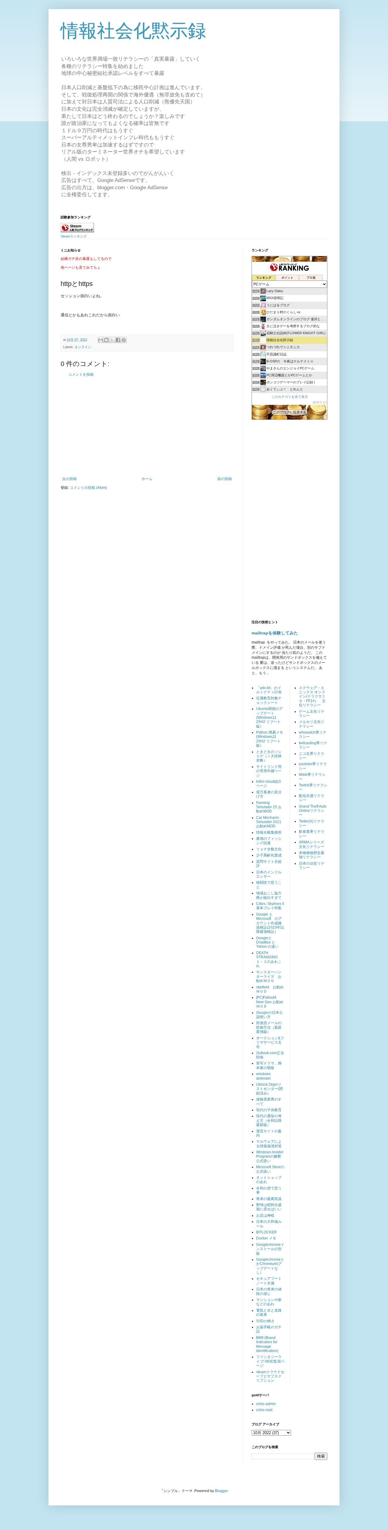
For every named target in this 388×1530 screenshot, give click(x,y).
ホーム (147, 479)
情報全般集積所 (269, 832)
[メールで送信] (101, 340)
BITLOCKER (266, 1232)
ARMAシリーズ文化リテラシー (311, 844)
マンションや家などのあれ (269, 1302)
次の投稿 (69, 479)
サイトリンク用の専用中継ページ (269, 771)
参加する (319, 402)
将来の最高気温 (269, 1199)
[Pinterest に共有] (124, 340)
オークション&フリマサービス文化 (270, 1042)
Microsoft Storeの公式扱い (270, 1169)
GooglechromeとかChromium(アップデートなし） (270, 1266)
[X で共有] (112, 340)
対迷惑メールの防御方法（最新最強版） (269, 1027)
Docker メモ (266, 1238)
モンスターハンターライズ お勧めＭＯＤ (269, 976)
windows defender (263, 1076)
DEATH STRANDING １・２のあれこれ (269, 959)
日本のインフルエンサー (269, 874)
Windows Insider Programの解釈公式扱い (269, 1156)
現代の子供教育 (269, 1110)
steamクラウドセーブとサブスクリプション (270, 1376)
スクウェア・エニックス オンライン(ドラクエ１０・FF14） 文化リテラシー (312, 697)
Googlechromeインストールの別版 (270, 1249)
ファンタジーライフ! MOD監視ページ (270, 1361)
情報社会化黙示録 (133, 31)
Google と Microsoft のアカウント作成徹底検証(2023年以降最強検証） (270, 923)
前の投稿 (224, 479)
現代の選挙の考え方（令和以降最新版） (269, 1120)
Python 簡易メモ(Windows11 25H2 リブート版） (269, 739)
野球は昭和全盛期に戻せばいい (269, 1207)
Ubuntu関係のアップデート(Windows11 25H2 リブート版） (269, 717)
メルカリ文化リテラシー (311, 724)
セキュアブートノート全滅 (269, 1280)
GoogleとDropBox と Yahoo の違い (267, 942)
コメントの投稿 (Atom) (88, 488)
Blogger (221, 1491)
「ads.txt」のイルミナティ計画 (269, 690)
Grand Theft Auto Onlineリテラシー (312, 810)
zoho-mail (264, 1410)
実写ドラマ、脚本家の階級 (269, 1065)
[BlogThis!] (106, 340)
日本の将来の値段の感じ (269, 1291)
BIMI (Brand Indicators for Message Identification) (267, 1344)
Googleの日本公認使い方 (269, 1014)
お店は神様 (265, 1215)
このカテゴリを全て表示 (289, 396)
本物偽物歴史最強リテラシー (311, 855)
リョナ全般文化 (269, 849)
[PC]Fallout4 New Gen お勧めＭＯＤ (269, 1001)
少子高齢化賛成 (269, 855)
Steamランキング (74, 236)
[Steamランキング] (77, 231)
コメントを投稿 (81, 374)
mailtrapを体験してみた (275, 632)
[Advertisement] (147, 426)
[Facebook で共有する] (118, 340)
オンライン (83, 347)
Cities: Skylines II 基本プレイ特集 (270, 906)
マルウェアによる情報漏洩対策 (269, 1143)
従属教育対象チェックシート (269, 700)
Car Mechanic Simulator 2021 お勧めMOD (268, 822)
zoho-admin (266, 1404)
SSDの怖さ (265, 1321)
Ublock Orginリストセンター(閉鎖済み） (269, 1088)
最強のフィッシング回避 (269, 840)
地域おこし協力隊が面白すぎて (269, 895)
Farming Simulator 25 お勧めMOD (269, 807)
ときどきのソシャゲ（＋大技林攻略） (269, 756)
